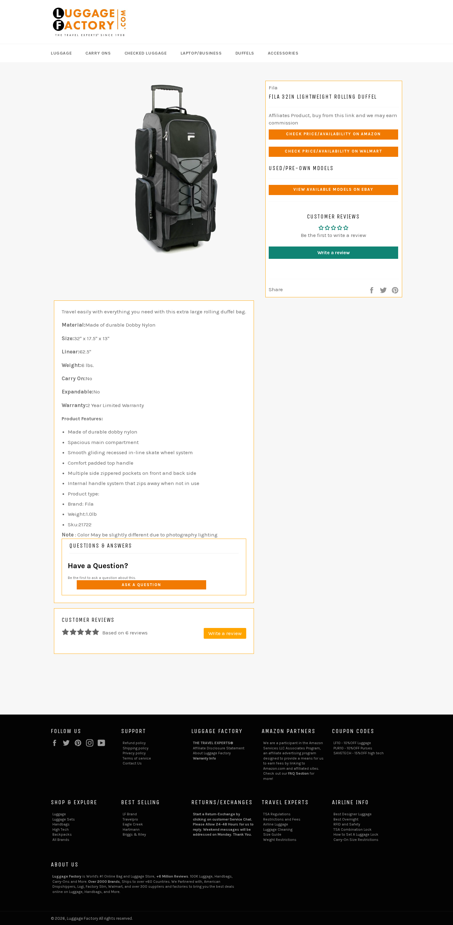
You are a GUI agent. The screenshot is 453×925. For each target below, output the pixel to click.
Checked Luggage (145, 53)
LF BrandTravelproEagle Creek (133, 819)
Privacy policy (134, 753)
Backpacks (62, 834)
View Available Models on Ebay (333, 189)
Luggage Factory (82, 918)
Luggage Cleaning (277, 829)
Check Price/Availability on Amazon (333, 134)
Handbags (61, 824)
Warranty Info (204, 758)
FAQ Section (298, 773)
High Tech (60, 829)
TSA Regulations (277, 814)
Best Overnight (345, 819)
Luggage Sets (63, 819)
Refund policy (134, 743)
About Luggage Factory (212, 753)
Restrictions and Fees (281, 819)
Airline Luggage (275, 824)
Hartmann (131, 829)
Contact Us (132, 763)
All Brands (60, 839)
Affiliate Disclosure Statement (218, 748)
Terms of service (137, 758)
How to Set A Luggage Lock (355, 834)
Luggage (61, 53)
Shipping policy (136, 748)
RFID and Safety (346, 824)
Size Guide (272, 834)
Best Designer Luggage (352, 814)
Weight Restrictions (279, 839)
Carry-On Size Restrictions (355, 839)
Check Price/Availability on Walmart (333, 151)
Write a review (333, 252)
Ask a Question (141, 584)
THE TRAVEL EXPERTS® (213, 743)
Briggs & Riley (134, 834)
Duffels (244, 53)
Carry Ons (98, 53)
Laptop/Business (201, 53)
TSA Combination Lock (352, 829)
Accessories (283, 53)
